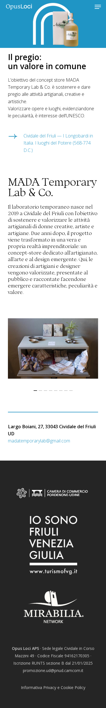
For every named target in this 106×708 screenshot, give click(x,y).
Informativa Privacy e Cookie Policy (53, 687)
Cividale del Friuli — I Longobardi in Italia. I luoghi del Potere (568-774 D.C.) (58, 143)
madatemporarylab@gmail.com (39, 441)
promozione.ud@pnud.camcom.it (53, 670)
